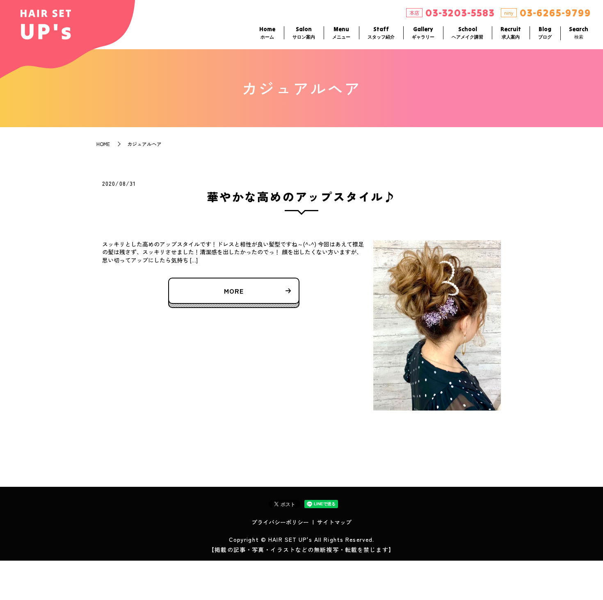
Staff (381, 32)
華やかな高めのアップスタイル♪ (301, 196)
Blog (545, 32)
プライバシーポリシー (280, 522)
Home (267, 32)
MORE (234, 291)
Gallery (423, 32)
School (467, 32)
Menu (341, 32)
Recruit (510, 32)
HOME (103, 143)
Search (578, 32)
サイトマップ (334, 522)
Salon (303, 32)
